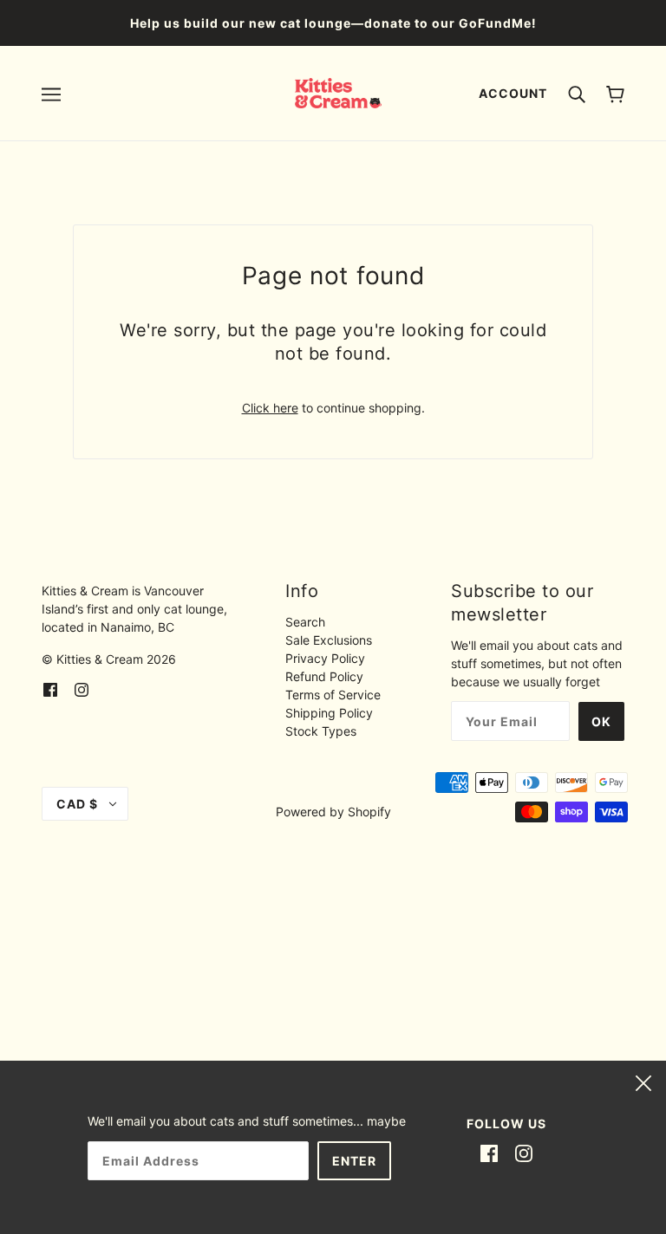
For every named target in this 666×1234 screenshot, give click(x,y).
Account (513, 93)
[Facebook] (489, 1152)
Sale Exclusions (328, 640)
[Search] (577, 92)
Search (305, 621)
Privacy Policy (325, 658)
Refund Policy (324, 676)
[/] (338, 91)
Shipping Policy (329, 712)
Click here (270, 407)
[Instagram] (523, 1152)
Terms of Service (333, 694)
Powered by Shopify (333, 811)
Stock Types (320, 731)
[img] (50, 688)
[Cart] (615, 93)
